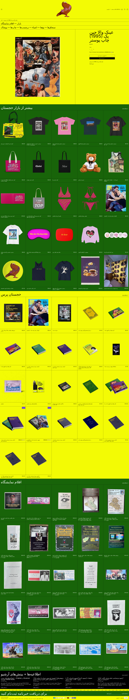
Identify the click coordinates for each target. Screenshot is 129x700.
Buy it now (101, 58)
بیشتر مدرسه (124, 674)
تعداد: (90, 47)
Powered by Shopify (4, 698)
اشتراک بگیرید (124, 693)
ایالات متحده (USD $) (115, 9)
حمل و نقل (30, 698)
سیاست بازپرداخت (11, 698)
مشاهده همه (124, 108)
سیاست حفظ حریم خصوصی (19, 698)
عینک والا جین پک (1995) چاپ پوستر (10, 20)
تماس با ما (34, 698)
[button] (124, 9)
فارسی (108, 9)
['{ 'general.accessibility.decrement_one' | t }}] (90, 49)
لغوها (42, 698)
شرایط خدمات (26, 698)
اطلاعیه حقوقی (38, 698)
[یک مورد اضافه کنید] (93, 49)
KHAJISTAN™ (6, 697)
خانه (1, 20)
